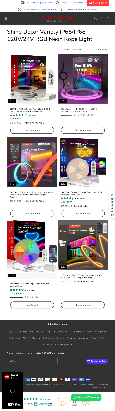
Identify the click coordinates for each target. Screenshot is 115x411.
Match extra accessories (81, 331)
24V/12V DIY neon (32, 338)
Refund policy (58, 384)
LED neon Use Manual (53, 338)
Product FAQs (97, 338)
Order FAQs (46, 344)
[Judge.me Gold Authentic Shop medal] (62, 401)
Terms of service (86, 384)
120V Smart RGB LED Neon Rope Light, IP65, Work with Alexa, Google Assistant (81, 276)
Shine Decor (29, 385)
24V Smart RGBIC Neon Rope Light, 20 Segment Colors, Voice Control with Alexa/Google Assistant (31, 194)
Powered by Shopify (42, 385)
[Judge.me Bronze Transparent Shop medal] (86, 401)
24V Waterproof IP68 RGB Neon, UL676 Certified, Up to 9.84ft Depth (79, 110)
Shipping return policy (77, 338)
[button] (6, 18)
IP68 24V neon (60, 331)
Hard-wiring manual (64, 344)
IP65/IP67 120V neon (17, 331)
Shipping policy (102, 384)
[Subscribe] (54, 361)
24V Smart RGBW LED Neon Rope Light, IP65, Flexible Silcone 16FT (81, 193)
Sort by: (66, 49)
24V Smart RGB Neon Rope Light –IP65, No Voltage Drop (29, 285)
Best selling (14, 338)
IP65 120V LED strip (40, 331)
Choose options (32, 130)
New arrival (100, 331)
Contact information (100, 387)
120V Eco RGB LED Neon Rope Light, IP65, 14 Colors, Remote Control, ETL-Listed (30, 110)
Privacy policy (72, 384)
